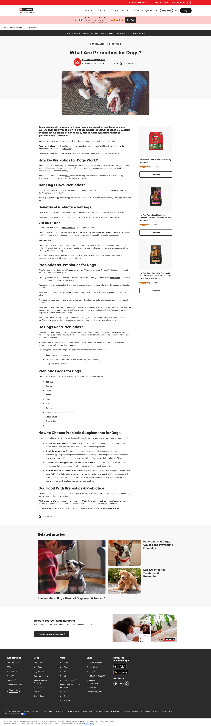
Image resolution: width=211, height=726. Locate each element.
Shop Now (166, 10)
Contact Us (13, 690)
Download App (139, 33)
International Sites (14, 685)
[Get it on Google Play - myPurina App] (120, 672)
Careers (10, 680)
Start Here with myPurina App (50, 634)
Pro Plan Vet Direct (95, 676)
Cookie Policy (167, 711)
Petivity (90, 671)
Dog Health (97, 44)
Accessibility (60, 711)
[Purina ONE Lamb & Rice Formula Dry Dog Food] (155, 141)
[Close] (76, 20)
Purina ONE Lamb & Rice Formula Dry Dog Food (155, 161)
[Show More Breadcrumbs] (25, 27)
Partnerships (12, 671)
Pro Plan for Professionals (92, 681)
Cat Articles (65, 700)
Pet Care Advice (16, 27)
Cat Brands (64, 692)
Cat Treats (64, 667)
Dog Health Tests (41, 676)
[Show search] (176, 10)
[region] (105, 722)
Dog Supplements (41, 671)
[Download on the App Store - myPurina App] (120, 666)
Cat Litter (64, 676)
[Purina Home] (26, 10)
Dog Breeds (38, 692)
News (9, 676)
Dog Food (38, 663)
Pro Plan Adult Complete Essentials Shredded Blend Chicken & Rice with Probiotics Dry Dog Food (155, 276)
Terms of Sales (73, 711)
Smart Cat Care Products (66, 686)
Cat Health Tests (67, 680)
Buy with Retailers (94, 663)
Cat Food (64, 663)
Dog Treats (38, 667)
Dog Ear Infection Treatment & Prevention (154, 573)
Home (6, 27)
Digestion (33, 27)
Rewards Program (94, 692)
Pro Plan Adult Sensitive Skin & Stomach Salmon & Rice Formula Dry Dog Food (155, 217)
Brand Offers (92, 687)
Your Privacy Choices (12, 714)
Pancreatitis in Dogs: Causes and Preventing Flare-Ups (158, 545)
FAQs (9, 667)
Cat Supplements (67, 671)
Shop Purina (92, 667)
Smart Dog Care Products (40, 681)
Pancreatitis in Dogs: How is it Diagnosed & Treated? (71, 598)
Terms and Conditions (13, 711)
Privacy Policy (47, 711)
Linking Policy (87, 711)
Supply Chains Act (152, 711)
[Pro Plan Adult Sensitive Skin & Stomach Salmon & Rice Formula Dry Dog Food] (155, 196)
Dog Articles (39, 696)
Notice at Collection (31, 711)
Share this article (129, 63)
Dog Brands (38, 687)
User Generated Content (133, 711)
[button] (155, 174)
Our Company (13, 663)
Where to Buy (137, 3)
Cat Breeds (64, 696)
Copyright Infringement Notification (108, 711)
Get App (130, 20)
